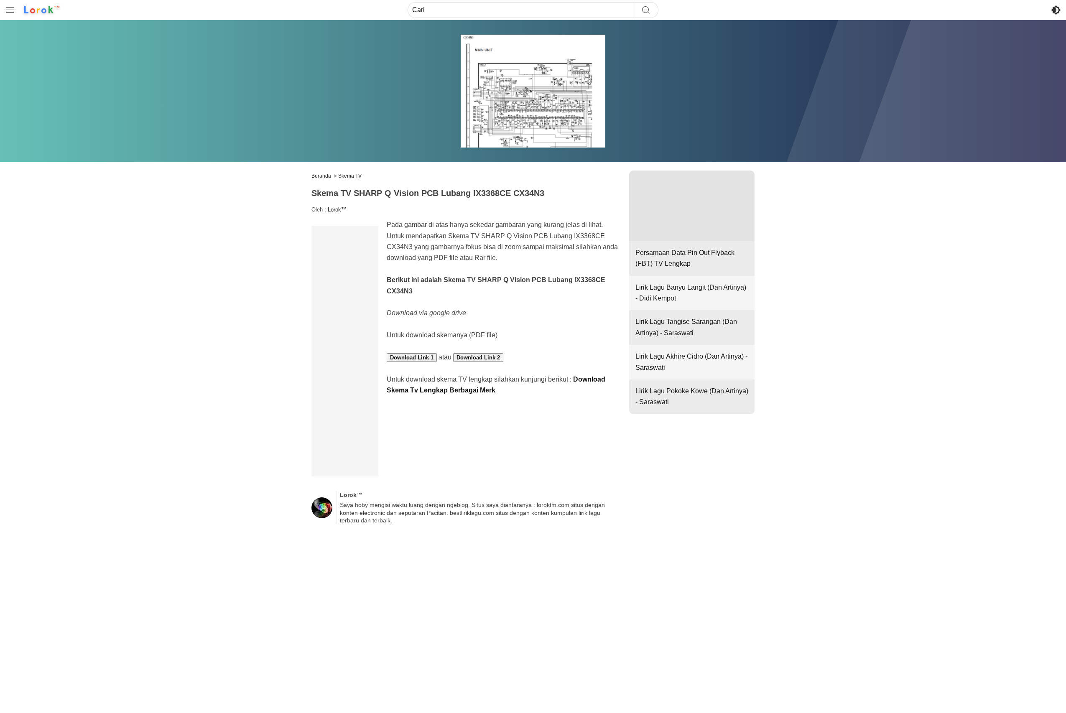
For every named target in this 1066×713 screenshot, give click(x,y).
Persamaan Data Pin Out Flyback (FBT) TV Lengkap (684, 258)
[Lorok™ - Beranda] (42, 10)
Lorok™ (337, 209)
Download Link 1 (412, 357)
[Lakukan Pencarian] (645, 10)
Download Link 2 (478, 357)
